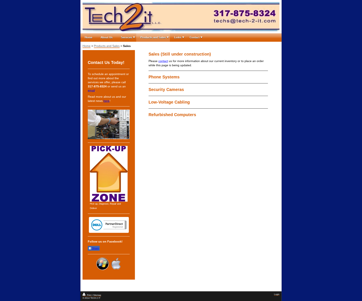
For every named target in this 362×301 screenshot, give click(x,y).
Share (95, 248)
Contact (194, 37)
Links (177, 37)
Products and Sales (153, 37)
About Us (106, 37)
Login (276, 294)
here (106, 100)
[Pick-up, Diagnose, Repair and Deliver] (109, 174)
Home (88, 37)
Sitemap (97, 295)
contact (163, 61)
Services (126, 37)
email (91, 90)
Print (89, 295)
